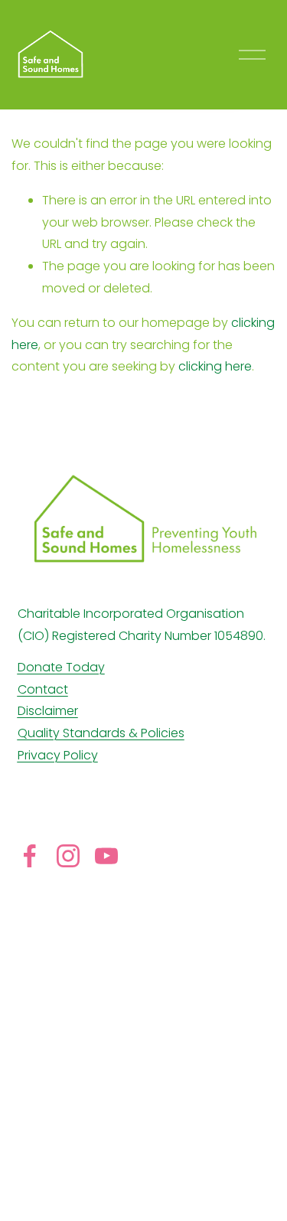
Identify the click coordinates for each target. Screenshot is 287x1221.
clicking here (215, 366)
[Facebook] (30, 856)
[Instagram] (68, 856)
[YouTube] (106, 856)
